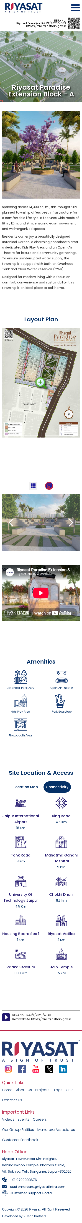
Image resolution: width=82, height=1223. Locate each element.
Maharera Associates (56, 1129)
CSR (69, 1090)
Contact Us (12, 1100)
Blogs (57, 1090)
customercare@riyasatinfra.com (37, 1186)
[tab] (33, 486)
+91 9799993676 (23, 1179)
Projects (42, 1090)
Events (23, 1119)
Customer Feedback (20, 1139)
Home (7, 1090)
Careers (40, 1119)
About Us (24, 1090)
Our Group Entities (18, 1129)
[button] (11, 522)
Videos (8, 1119)
